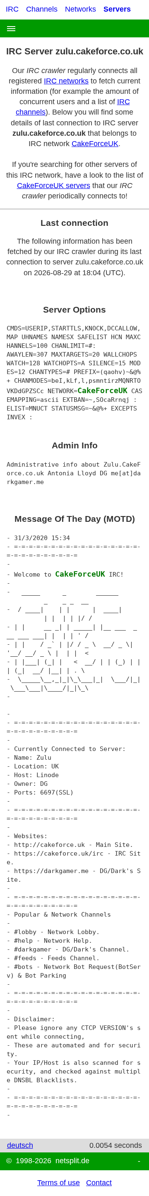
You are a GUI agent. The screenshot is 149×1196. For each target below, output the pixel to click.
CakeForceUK (95, 143)
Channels (42, 9)
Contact (99, 1183)
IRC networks (66, 81)
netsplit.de (72, 1161)
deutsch (20, 1145)
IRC (12, 9)
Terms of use (58, 1183)
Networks (80, 9)
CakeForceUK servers (53, 185)
